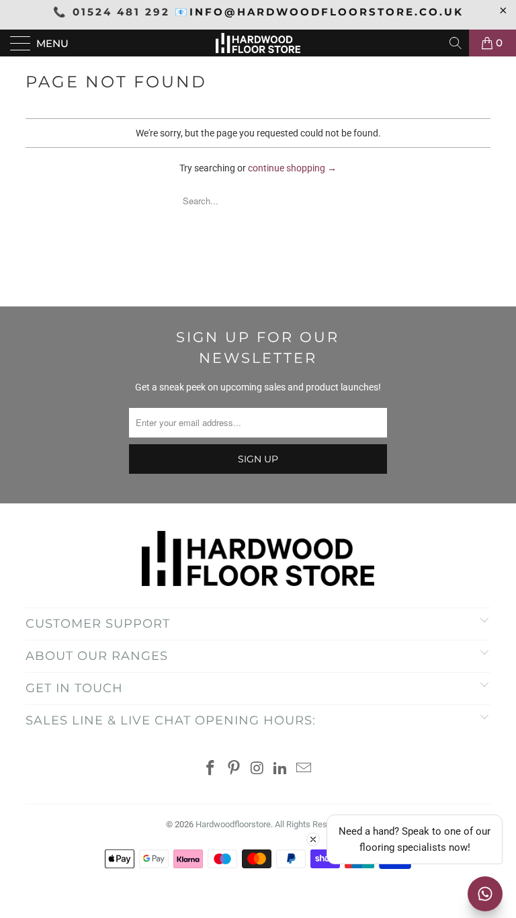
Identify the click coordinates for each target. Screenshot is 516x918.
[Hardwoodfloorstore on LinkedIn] (281, 769)
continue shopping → (292, 168)
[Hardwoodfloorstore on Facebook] (211, 769)
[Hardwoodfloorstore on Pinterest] (234, 769)
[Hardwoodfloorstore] (258, 43)
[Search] (456, 43)
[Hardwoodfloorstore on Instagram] (257, 769)
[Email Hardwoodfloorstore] (304, 769)
